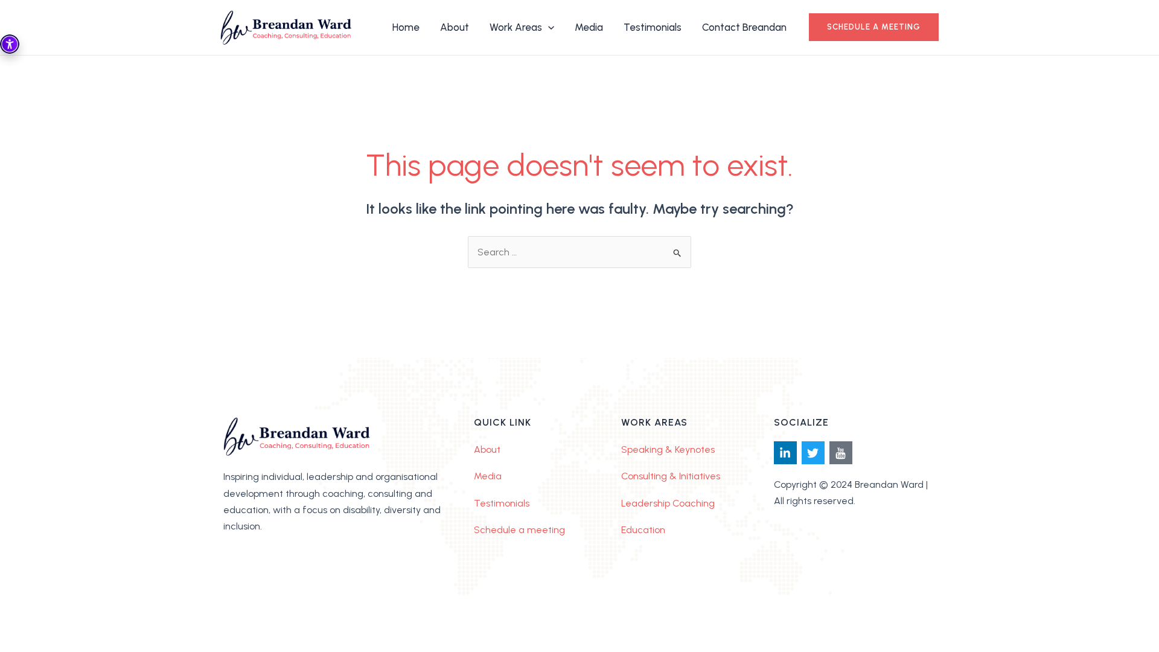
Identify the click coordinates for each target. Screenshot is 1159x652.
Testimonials (501, 503)
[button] (874, 27)
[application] (548, 27)
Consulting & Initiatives (670, 476)
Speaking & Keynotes (668, 449)
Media (488, 476)
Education (643, 529)
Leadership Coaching (668, 503)
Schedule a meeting (519, 529)
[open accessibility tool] (9, 44)
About (487, 449)
